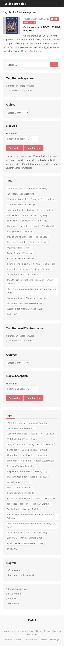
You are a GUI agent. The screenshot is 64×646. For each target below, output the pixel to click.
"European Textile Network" (21, 193)
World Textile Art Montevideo (21, 308)
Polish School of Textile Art (20, 253)
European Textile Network (21, 85)
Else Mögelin (26, 220)
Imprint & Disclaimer (18, 588)
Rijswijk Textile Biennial (18, 263)
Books (54, 19)
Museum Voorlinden (17, 242)
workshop (12, 303)
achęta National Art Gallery (20, 210)
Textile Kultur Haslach (18, 274)
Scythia (36, 263)
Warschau (31, 298)
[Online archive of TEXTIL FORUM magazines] (11, 25)
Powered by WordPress (39, 631)
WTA (41, 308)
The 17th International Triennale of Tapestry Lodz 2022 (31, 291)
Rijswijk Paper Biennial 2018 (21, 258)
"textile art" (50, 199)
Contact (12, 598)
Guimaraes (41, 220)
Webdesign (13, 603)
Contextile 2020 (29, 215)
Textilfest (36, 274)
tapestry (24, 269)
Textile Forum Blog (14, 3)
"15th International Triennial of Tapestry (27, 188)
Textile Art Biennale (41, 269)
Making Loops (42, 236)
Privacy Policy (15, 593)
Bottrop (49, 210)
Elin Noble (12, 220)
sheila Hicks (49, 263)
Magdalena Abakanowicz (19, 236)
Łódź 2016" (12, 314)
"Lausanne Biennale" (17, 199)
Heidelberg (25, 226)
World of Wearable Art (31, 303)
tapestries (12, 269)
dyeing (43, 215)
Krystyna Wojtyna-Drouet (19, 231)
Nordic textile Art (38, 242)
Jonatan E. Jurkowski (44, 226)
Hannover (12, 226)
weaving (43, 298)
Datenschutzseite (23, 167)
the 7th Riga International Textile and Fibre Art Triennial (30, 281)
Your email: (12, 133)
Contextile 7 (13, 215)
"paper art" (36, 199)
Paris (28, 247)
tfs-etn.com (14, 570)
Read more (35, 51)
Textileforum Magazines (20, 90)
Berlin (40, 210)
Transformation (15, 298)
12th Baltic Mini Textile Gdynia (22, 204)
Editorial (28, 23)
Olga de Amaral (15, 247)
